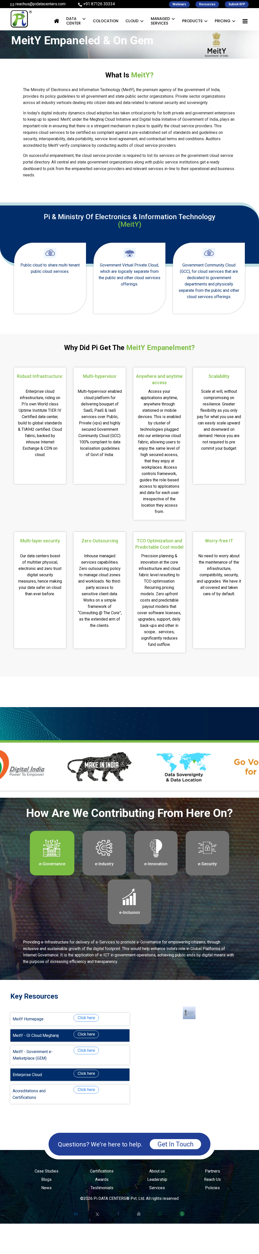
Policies (212, 1188)
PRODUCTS (192, 21)
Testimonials (102, 1188)
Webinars (179, 4)
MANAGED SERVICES (160, 21)
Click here (86, 1017)
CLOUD (132, 21)
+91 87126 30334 (99, 4)
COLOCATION (105, 21)
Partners (212, 1171)
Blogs (46, 1179)
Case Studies (46, 1171)
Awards (102, 1179)
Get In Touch (175, 1144)
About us (157, 1171)
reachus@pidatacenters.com (40, 4)
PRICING (222, 21)
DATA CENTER (73, 21)
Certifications (102, 1171)
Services (157, 1188)
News (46, 1188)
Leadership (157, 1179)
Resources (207, 4)
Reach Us (212, 1179)
